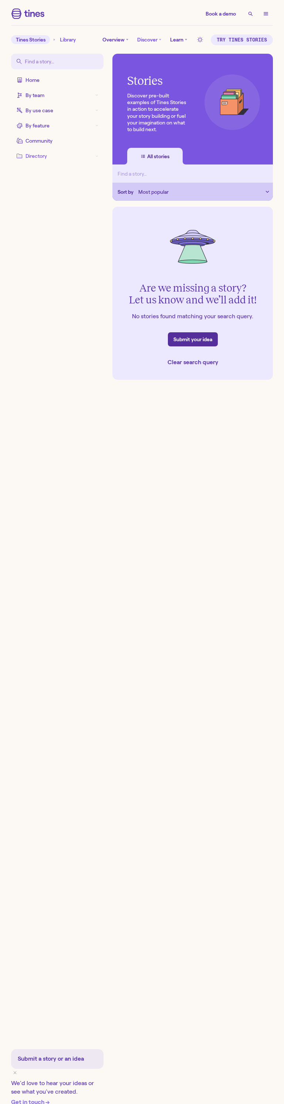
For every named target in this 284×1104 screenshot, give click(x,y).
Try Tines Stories (242, 40)
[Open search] (250, 14)
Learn (176, 40)
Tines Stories (30, 40)
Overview (113, 40)
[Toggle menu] (266, 14)
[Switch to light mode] (201, 39)
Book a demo (221, 14)
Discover (147, 40)
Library (68, 40)
